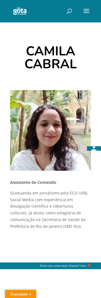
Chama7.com (77, 266)
